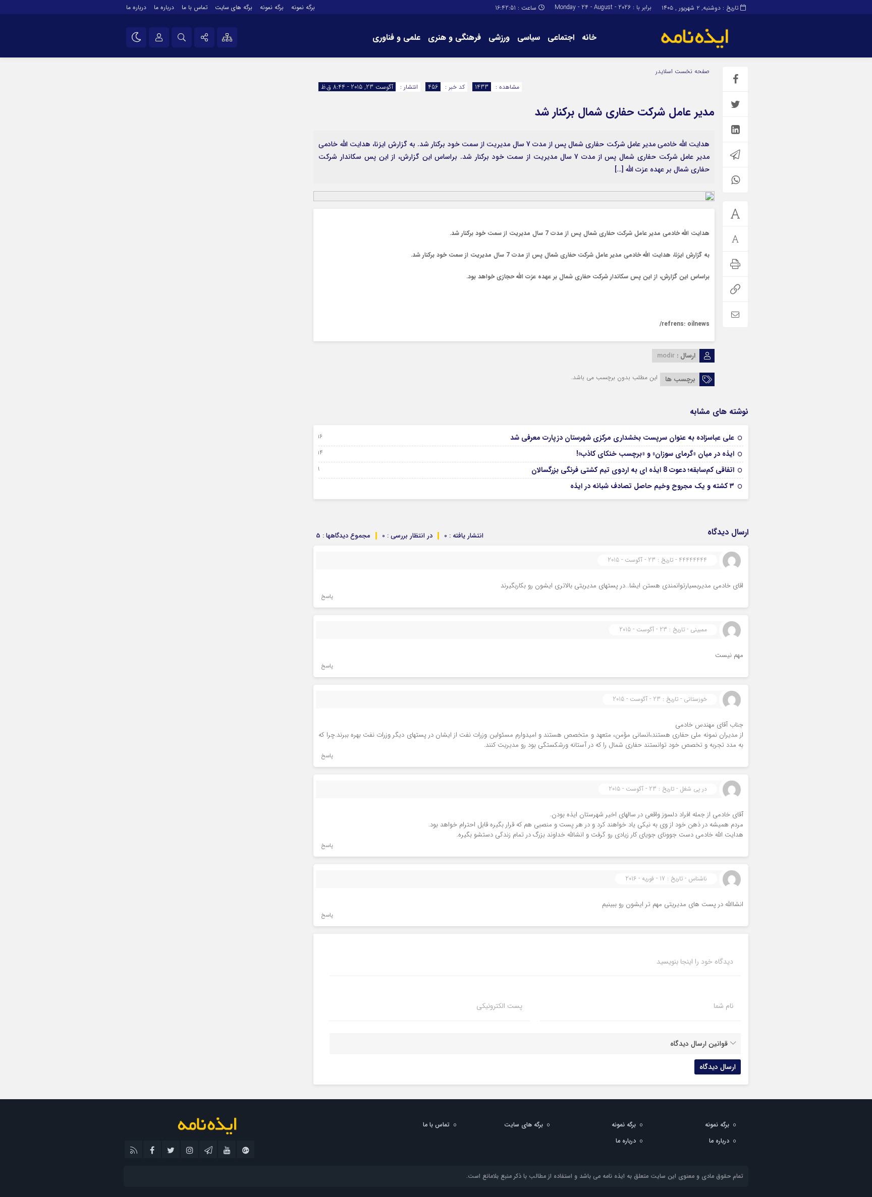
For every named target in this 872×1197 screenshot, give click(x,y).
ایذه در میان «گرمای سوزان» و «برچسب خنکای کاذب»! (655, 453)
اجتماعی (561, 37)
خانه (589, 37)
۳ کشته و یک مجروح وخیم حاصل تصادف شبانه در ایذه (652, 486)
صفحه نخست (691, 71)
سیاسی (528, 37)
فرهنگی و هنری (454, 37)
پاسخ (327, 596)
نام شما (723, 1005)
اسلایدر (664, 71)
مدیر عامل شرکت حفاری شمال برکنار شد (625, 112)
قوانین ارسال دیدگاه (699, 1043)
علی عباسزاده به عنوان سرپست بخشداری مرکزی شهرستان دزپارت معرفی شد (622, 437)
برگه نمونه (303, 7)
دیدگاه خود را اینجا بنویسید (695, 961)
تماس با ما (194, 7)
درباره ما (164, 7)
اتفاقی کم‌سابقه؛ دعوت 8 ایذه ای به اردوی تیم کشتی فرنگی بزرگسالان (632, 469)
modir (666, 355)
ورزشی (499, 37)
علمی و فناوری (396, 37)
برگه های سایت (233, 7)
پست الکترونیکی (499, 1005)
